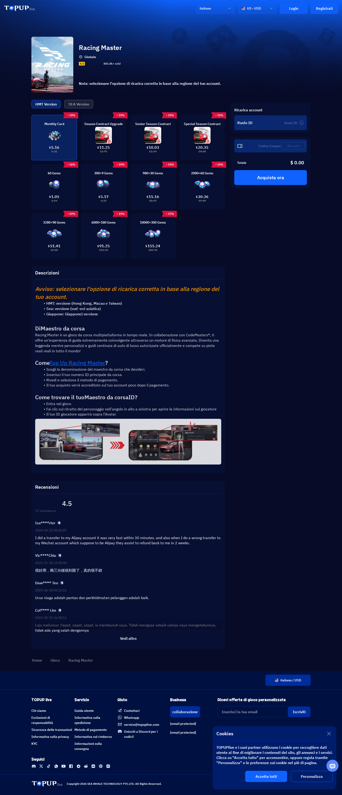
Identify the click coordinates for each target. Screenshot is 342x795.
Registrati (324, 8)
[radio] (87, 63)
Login (293, 8)
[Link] (19, 8)
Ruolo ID (244, 122)
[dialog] (274, 757)
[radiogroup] (94, 63)
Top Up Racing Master (77, 362)
